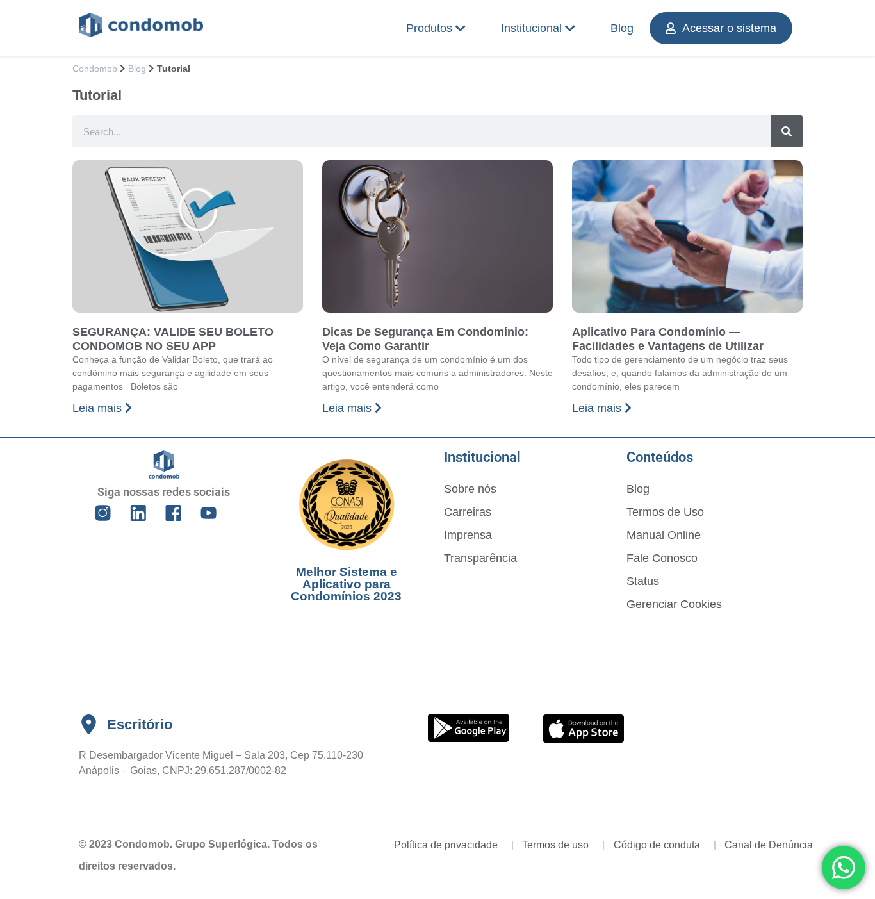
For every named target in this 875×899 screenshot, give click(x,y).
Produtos (429, 28)
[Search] (787, 131)
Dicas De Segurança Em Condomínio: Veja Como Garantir (425, 339)
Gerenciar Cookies (674, 604)
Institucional (531, 28)
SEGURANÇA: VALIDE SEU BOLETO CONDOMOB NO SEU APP (173, 339)
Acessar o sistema (729, 28)
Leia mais (98, 408)
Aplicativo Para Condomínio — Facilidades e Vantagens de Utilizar (668, 339)
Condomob (94, 69)
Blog (622, 28)
